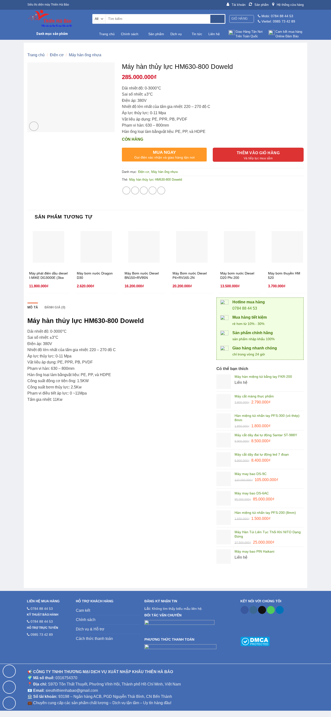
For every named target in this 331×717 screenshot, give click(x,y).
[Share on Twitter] (135, 190)
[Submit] (217, 19)
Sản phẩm (156, 34)
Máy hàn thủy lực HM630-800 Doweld (155, 179)
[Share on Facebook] (126, 190)
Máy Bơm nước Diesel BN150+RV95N (142, 275)
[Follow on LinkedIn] (280, 610)
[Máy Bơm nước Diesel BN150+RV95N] (144, 247)
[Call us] (271, 610)
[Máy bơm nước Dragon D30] (96, 247)
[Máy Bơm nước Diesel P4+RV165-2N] (192, 247)
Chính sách (129, 34)
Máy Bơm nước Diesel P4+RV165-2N (190, 275)
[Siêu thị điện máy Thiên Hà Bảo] (56, 19)
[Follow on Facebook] (245, 610)
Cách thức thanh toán (94, 638)
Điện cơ (57, 55)
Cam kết (83, 610)
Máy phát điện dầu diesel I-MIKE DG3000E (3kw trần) (48, 275)
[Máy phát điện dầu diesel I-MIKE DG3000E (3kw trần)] (48, 247)
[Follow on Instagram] (253, 610)
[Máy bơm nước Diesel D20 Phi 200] (239, 247)
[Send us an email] (262, 610)
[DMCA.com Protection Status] (255, 641)
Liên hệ (214, 34)
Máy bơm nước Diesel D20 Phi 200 (237, 275)
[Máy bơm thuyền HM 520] (287, 247)
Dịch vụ (176, 34)
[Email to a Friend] (144, 190)
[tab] (32, 307)
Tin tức (197, 34)
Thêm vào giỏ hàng (258, 153)
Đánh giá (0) (55, 307)
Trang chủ (107, 34)
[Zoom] (34, 126)
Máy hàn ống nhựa (85, 55)
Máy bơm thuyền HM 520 (284, 275)
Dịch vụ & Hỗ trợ (90, 629)
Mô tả (32, 307)
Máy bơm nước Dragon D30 (95, 275)
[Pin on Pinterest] (153, 190)
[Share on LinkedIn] (161, 190)
